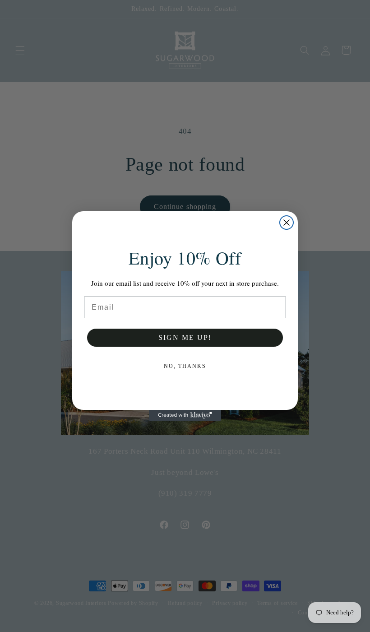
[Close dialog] (286, 222)
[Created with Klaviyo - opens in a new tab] (185, 415)
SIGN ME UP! (185, 337)
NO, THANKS (185, 366)
